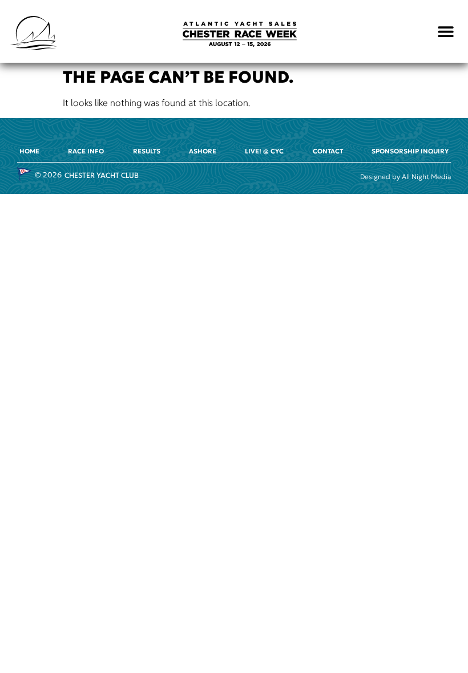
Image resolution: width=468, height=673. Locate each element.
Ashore (202, 151)
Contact (328, 151)
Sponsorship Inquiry (410, 151)
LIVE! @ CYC (264, 151)
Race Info (86, 151)
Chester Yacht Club (101, 175)
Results (146, 151)
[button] (446, 31)
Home (29, 151)
